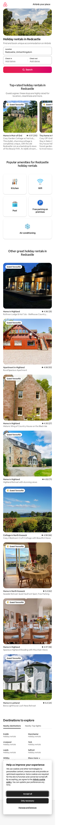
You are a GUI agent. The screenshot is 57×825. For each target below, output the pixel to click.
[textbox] (15, 61)
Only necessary (27, 801)
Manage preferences (28, 808)
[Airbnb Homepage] (5, 4)
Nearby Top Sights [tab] (33, 726)
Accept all (27, 794)
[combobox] (27, 52)
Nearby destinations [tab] (12, 726)
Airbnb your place (41, 4)
